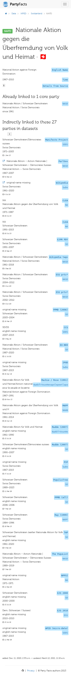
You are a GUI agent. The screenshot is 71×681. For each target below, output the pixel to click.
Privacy (31, 670)
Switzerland (36, 13)
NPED (23, 13)
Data (14, 13)
